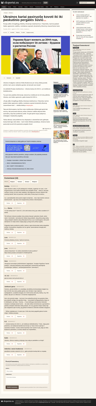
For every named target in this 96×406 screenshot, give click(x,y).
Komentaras (9, 374)
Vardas (7, 368)
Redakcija (56, 6)
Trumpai (9, 6)
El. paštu (23, 32)
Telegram (18, 32)
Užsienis (31, 6)
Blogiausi (34, 181)
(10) (45, 20)
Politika (14, 6)
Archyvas (62, 6)
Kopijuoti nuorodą (30, 32)
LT (77, 2)
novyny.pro (29, 105)
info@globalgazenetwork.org (44, 402)
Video (47, 6)
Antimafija (20, 6)
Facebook (12, 32)
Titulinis (3, 6)
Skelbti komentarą (12, 387)
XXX (51, 6)
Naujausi (12, 181)
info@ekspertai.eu (35, 131)
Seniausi (20, 181)
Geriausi (27, 181)
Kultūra (26, 6)
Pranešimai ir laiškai (39, 6)
